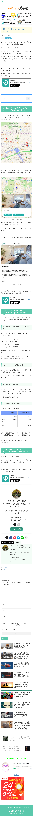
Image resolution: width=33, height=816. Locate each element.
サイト (3, 616)
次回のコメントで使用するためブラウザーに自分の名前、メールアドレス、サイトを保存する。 (15, 624)
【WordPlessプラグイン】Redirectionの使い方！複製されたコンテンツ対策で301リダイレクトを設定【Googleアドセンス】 (22, 725)
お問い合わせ (18, 807)
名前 (3, 604)
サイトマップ (26, 807)
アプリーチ (28, 82)
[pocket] (14, 537)
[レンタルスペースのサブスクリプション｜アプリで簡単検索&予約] (18, 537)
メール (4, 610)
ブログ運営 (4, 567)
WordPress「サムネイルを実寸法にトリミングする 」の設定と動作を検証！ (22, 645)
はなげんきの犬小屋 (16, 811)
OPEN (27, 98)
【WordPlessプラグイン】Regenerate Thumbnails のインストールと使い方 (22, 714)
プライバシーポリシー (9, 807)
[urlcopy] (26, 537)
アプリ (4, 570)
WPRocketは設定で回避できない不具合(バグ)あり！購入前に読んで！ (21, 664)
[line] (22, 537)
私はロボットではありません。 (9, 629)
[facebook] (10, 537)
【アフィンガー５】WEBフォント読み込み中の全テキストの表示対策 (22, 694)
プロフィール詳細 (16, 529)
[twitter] (14, 524)
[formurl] (18, 524)
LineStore (16, 775)
